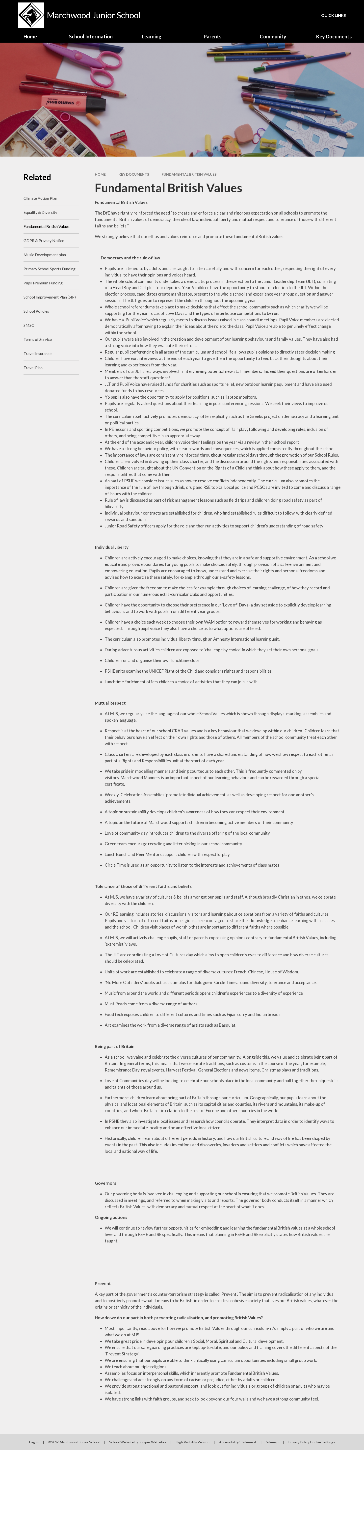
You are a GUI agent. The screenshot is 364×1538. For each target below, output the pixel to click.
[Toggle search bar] (294, 15)
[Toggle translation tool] (277, 15)
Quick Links (333, 15)
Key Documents (134, 174)
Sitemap (272, 1442)
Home (100, 174)
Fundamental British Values (189, 174)
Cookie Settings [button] (322, 1442)
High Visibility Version (192, 1442)
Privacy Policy (298, 1442)
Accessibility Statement (237, 1442)
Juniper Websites (152, 1442)
